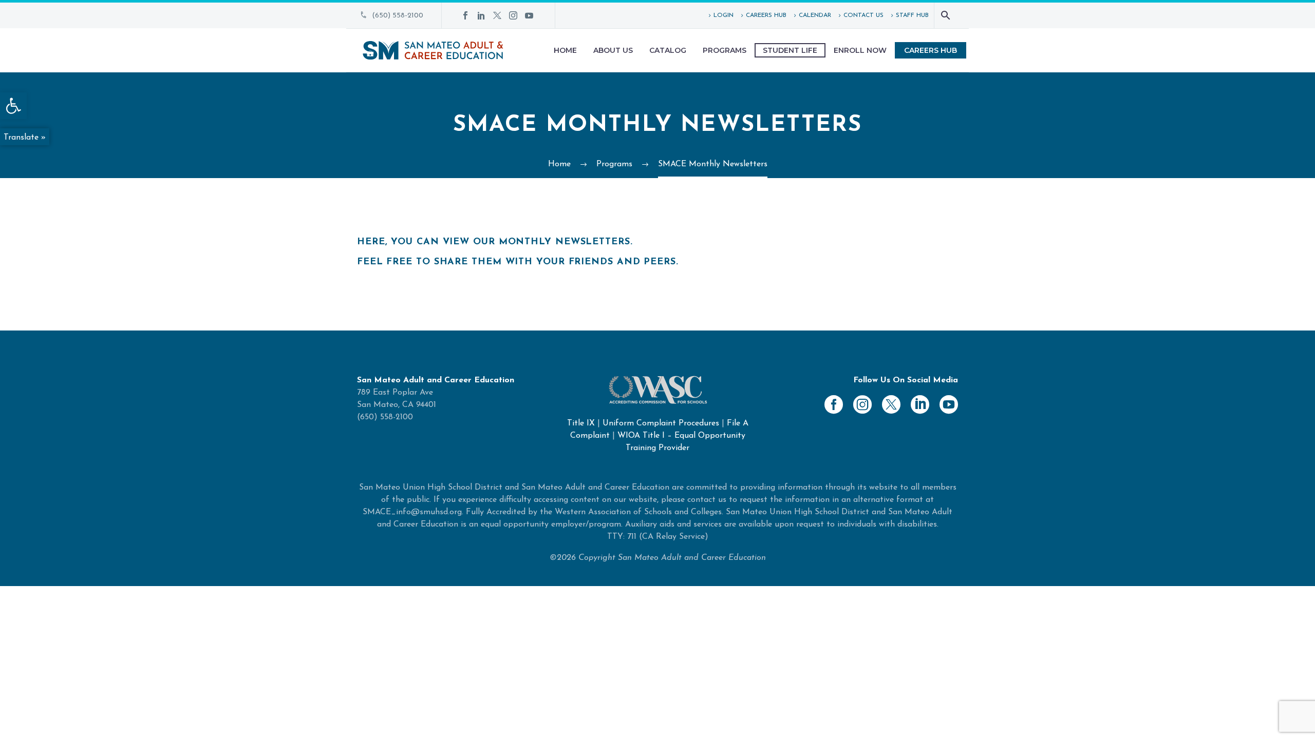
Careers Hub (930, 50)
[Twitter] (497, 15)
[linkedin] (920, 404)
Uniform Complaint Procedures (661, 423)
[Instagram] (513, 15)
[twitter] (891, 404)
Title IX (581, 423)
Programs (724, 50)
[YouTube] (529, 15)
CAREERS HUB (766, 15)
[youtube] (949, 404)
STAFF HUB (912, 15)
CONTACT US (863, 15)
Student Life (790, 50)
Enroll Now (860, 50)
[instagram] (862, 404)
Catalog (667, 50)
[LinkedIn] (481, 15)
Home (565, 50)
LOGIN (723, 15)
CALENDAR (815, 15)
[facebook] (833, 404)
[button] (13, 105)
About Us (613, 50)
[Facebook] (465, 15)
